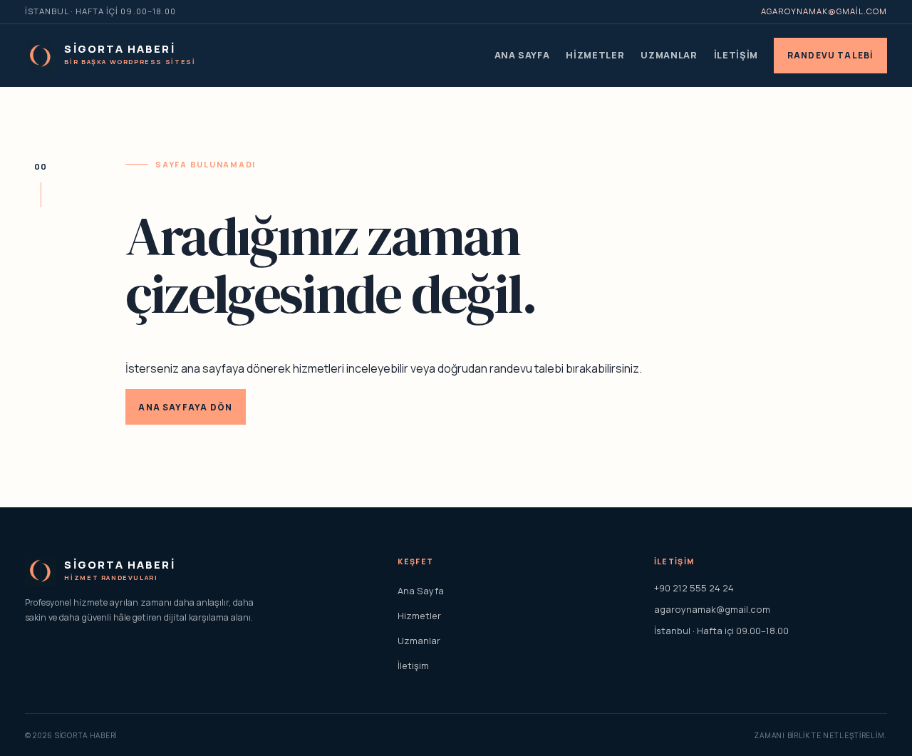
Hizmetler (595, 54)
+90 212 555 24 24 (694, 587)
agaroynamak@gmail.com (824, 11)
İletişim (736, 54)
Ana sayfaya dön (185, 407)
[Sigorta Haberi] (40, 56)
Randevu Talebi (830, 55)
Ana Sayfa (522, 54)
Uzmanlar (669, 54)
